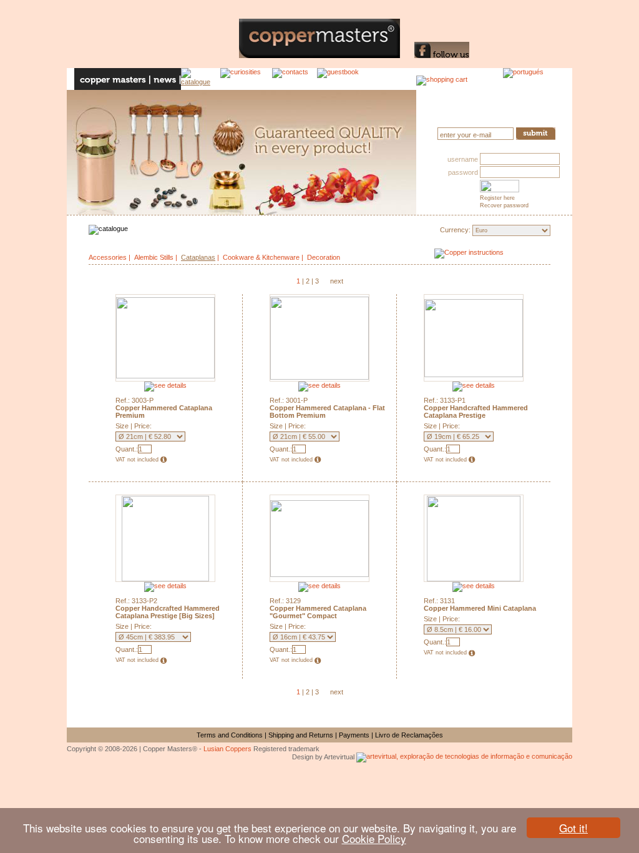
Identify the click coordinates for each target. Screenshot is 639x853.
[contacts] (294, 79)
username (462, 159)
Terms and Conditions (230, 735)
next (336, 281)
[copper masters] (112, 79)
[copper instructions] (492, 256)
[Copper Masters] (239, 55)
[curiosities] (246, 79)
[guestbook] (341, 79)
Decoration (323, 257)
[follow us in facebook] (441, 55)
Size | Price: (133, 426)
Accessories (108, 257)
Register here (497, 198)
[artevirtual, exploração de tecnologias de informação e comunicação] (464, 757)
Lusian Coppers (227, 748)
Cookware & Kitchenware (261, 257)
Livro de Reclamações (409, 735)
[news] (165, 79)
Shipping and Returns (300, 735)
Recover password (504, 205)
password (463, 172)
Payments (354, 735)
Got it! (573, 828)
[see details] (165, 385)
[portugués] (533, 79)
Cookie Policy (374, 838)
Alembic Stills (153, 257)
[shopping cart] (441, 79)
